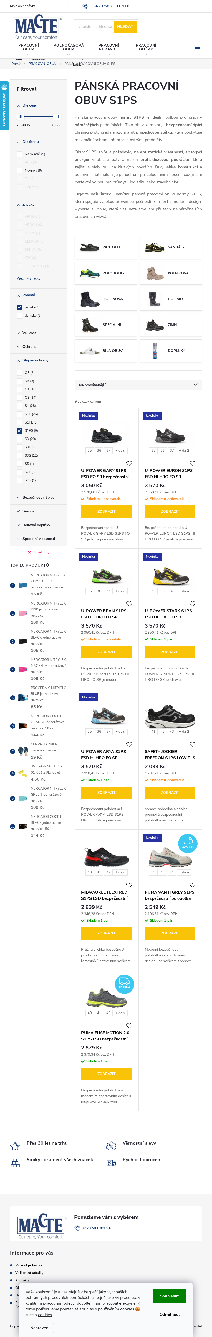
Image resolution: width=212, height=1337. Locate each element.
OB (29, 373)
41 (153, 731)
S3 (30, 439)
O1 (30, 389)
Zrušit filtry (41, 552)
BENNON (34, 241)
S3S (31, 455)
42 (163, 731)
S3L (30, 447)
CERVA (32, 249)
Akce (30, 162)
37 (108, 450)
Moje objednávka (23, 6)
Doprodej (34, 187)
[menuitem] (28, 50)
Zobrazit (106, 511)
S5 (29, 464)
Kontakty (22, 1280)
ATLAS (32, 233)
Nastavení (39, 1328)
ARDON (33, 225)
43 (172, 731)
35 (90, 450)
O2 (30, 397)
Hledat (125, 26)
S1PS (31, 430)
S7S (30, 480)
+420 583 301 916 (97, 1228)
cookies (45, 1315)
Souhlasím (170, 1296)
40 (90, 872)
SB (29, 381)
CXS (30, 258)
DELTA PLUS (36, 266)
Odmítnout (170, 1314)
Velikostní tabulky (29, 1272)
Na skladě (34, 154)
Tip (29, 179)
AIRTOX (33, 216)
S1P (31, 414)
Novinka (33, 170)
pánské (32, 307)
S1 (30, 406)
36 (99, 450)
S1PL (31, 422)
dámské (33, 315)
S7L (30, 472)
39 (153, 872)
